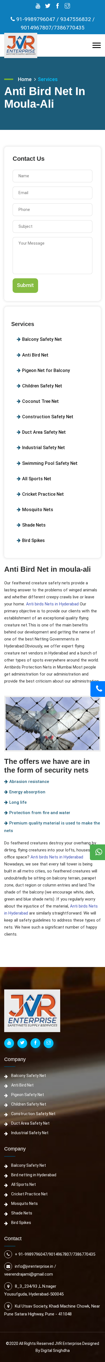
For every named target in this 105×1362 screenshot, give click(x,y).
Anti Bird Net (35, 355)
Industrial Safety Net (43, 447)
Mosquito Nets (37, 509)
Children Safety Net (42, 386)
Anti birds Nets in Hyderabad (52, 604)
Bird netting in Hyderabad (33, 1175)
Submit (25, 285)
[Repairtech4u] (20, 45)
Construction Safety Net (47, 416)
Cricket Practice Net (43, 494)
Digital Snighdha (55, 1350)
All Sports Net (36, 478)
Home (25, 79)
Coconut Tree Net (40, 401)
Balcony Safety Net (42, 339)
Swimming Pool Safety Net (50, 463)
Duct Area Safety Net (44, 432)
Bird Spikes (33, 540)
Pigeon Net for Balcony (46, 370)
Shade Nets (34, 525)
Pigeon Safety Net (27, 1094)
